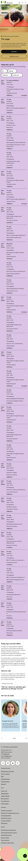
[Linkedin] (13, 763)
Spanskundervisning (6, 835)
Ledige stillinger (5, 796)
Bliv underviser (5, 798)
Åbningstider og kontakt (7, 771)
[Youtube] (18, 763)
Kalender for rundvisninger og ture (10, 813)
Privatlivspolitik (5, 781)
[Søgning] (22, 2)
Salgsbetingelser (5, 779)
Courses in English (6, 820)
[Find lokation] (19, 2)
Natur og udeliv (5, 837)
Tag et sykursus (5, 840)
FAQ (2, 776)
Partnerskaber (5, 803)
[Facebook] (3, 763)
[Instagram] (8, 763)
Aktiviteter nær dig (6, 818)
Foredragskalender (6, 815)
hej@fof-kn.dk (8, 756)
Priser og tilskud (5, 774)
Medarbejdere (4, 793)
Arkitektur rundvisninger (7, 843)
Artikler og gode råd (6, 810)
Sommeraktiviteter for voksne (9, 832)
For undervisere (5, 801)
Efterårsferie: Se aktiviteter (8, 830)
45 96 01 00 (6, 754)
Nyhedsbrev (4, 823)
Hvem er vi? (4, 791)
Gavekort (3, 784)
